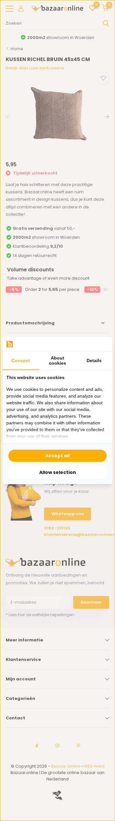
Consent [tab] (21, 360)
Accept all (57, 456)
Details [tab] (94, 360)
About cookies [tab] (57, 360)
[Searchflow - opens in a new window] (101, 344)
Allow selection (57, 472)
